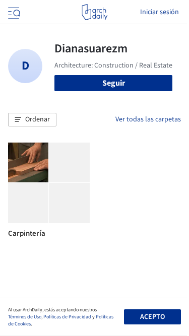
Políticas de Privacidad (67, 316)
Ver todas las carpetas (148, 119)
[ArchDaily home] (94, 12)
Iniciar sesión (159, 12)
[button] (32, 120)
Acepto (152, 317)
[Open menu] (13, 12)
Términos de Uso (24, 316)
